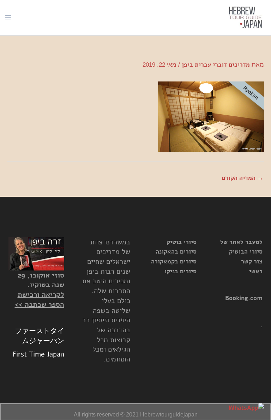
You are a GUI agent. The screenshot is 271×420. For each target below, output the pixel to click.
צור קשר (252, 261)
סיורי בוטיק (182, 242)
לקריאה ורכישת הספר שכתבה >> (39, 299)
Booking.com (244, 298)
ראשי (256, 271)
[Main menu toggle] (8, 17)
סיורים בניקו (180, 271)
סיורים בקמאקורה (174, 261)
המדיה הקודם (242, 178)
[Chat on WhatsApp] (246, 408)
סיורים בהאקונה (176, 252)
